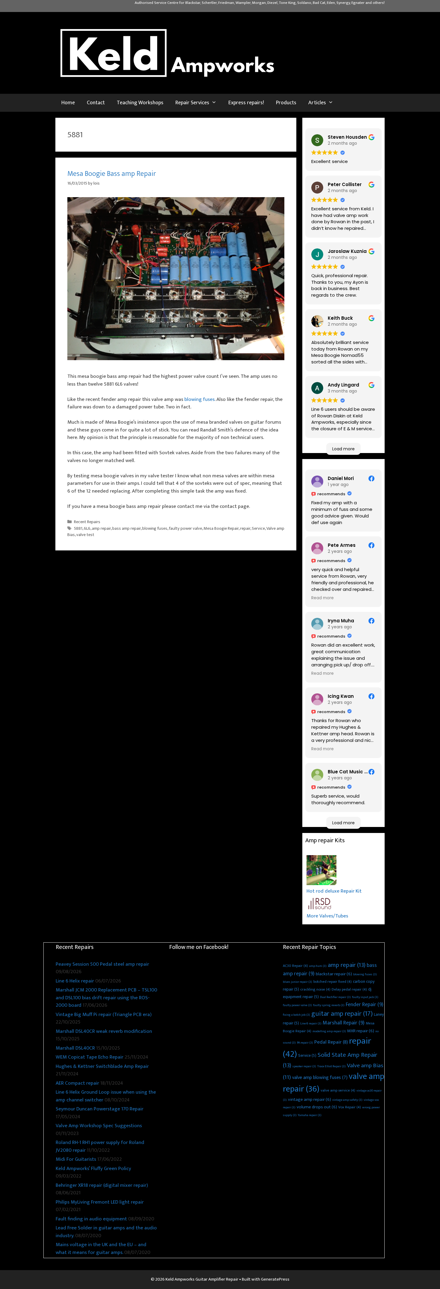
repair (245, 528)
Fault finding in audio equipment (91, 1219)
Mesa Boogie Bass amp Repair (111, 174)
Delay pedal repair (349, 989)
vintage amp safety (347, 1100)
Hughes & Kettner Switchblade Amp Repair (102, 1066)
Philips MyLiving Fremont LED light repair (100, 1202)
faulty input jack (365, 997)
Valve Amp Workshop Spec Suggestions (99, 1126)
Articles (317, 102)
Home (68, 102)
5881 (78, 528)
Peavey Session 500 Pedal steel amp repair (102, 964)
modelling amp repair (329, 1031)
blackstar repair (334, 974)
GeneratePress (275, 1279)
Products (286, 102)
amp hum (318, 966)
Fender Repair (364, 1004)
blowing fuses (199, 399)
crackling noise (315, 989)
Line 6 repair (310, 1023)
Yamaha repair (309, 1115)
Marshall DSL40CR (75, 1048)
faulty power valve (185, 528)
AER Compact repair (77, 1083)
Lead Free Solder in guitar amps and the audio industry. (106, 1232)
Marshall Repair (344, 1022)
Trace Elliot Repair (331, 1066)
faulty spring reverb (329, 1005)
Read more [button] (322, 598)
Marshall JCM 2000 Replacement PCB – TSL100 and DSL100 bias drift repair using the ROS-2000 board (106, 997)
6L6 (87, 528)
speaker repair (304, 1066)
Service (258, 528)
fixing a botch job (296, 1015)
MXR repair (360, 1031)
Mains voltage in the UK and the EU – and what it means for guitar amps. (101, 1248)
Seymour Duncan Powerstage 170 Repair (99, 1109)
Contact (96, 102)
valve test (85, 534)
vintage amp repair (309, 1099)
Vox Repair (349, 1107)
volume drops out (317, 1107)
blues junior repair (297, 982)
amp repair (101, 528)
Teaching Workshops (140, 102)
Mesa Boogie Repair (221, 528)
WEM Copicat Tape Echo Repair (89, 1057)
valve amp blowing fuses (320, 1078)
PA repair (305, 1042)
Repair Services (192, 102)
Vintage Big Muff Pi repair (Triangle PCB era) (103, 1014)
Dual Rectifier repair (335, 997)
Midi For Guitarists (76, 1159)
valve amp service (338, 1090)
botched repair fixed (332, 982)
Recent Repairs (87, 522)
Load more (343, 449)
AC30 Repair (295, 966)
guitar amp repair (342, 1013)
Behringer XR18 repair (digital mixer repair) (102, 1185)
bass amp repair (126, 528)
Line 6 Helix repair (75, 981)
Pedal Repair (331, 1042)
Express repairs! (246, 102)
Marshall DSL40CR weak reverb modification (104, 1031)
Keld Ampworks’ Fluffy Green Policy (93, 1168)
